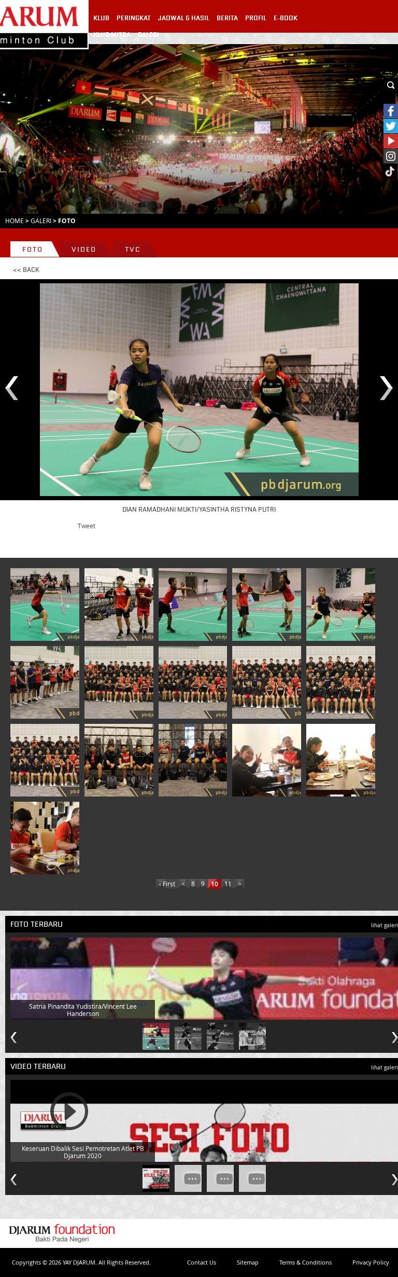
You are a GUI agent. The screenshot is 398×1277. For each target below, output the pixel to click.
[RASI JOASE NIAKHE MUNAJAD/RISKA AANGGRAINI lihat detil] (195, 604)
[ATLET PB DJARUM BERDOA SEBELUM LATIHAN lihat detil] (46, 682)
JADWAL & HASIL (183, 18)
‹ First (167, 884)
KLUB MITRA (112, 34)
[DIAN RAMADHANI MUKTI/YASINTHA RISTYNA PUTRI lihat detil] (342, 604)
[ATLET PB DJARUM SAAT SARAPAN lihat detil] (268, 760)
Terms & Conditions (305, 1262)
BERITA (227, 18)
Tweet (86, 525)
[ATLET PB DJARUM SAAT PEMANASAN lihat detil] (120, 604)
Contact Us (201, 1262)
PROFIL (255, 18)
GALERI (148, 34)
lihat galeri (384, 925)
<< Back (26, 270)
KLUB (101, 18)
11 (228, 884)
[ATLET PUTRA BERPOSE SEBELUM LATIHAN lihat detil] (120, 760)
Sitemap (248, 1262)
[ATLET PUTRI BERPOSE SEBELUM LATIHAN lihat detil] (195, 760)
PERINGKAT (134, 18)
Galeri (41, 220)
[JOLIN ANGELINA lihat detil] (46, 604)
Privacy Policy (370, 1262)
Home (14, 220)
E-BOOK (285, 18)
